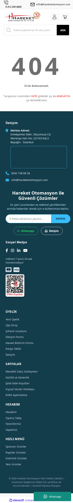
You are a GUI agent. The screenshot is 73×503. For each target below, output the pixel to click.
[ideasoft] (16, 500)
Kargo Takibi (13, 348)
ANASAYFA (63, 96)
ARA (63, 30)
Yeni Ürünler (13, 464)
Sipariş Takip (14, 418)
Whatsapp (55, 496)
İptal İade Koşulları (18, 383)
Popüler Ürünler (16, 452)
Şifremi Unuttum (16, 331)
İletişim (54, 231)
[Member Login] (54, 17)
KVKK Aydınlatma (16, 395)
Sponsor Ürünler (16, 446)
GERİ (34, 96)
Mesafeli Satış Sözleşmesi (22, 371)
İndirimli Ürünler (16, 458)
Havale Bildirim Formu (20, 343)
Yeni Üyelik (12, 319)
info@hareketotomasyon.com (53, 4)
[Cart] (65, 17)
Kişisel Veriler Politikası (20, 389)
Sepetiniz (11, 429)
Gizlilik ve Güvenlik (17, 377)
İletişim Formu (15, 337)
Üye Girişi (12, 325)
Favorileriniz (13, 424)
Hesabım (11, 412)
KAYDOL (61, 218)
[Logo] (22, 17)
